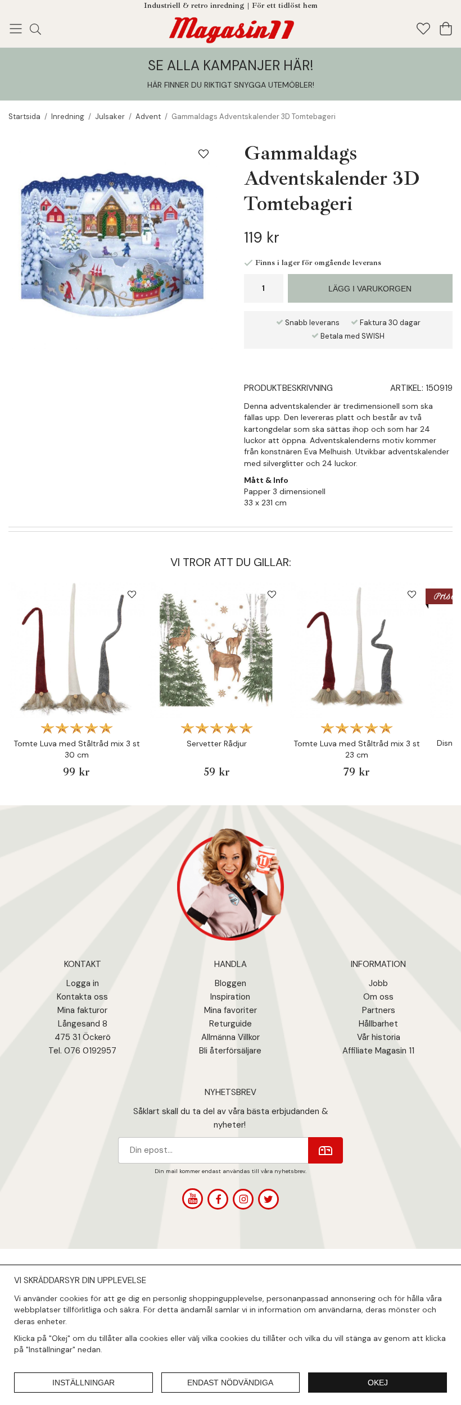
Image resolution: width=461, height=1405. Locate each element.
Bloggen (230, 983)
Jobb (378, 983)
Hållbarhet (378, 1023)
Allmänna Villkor (230, 1037)
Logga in (82, 983)
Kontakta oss (82, 996)
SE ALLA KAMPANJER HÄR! (230, 65)
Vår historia (378, 1037)
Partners (378, 1010)
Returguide (230, 1023)
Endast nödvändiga (230, 1382)
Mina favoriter (230, 1010)
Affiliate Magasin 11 (378, 1050)
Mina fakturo (81, 1010)
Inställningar (83, 1382)
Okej (378, 1382)
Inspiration (230, 996)
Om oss (378, 996)
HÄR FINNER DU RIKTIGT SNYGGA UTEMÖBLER (230, 85)
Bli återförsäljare (230, 1050)
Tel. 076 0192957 (82, 1050)
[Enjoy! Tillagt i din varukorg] (231, 28)
